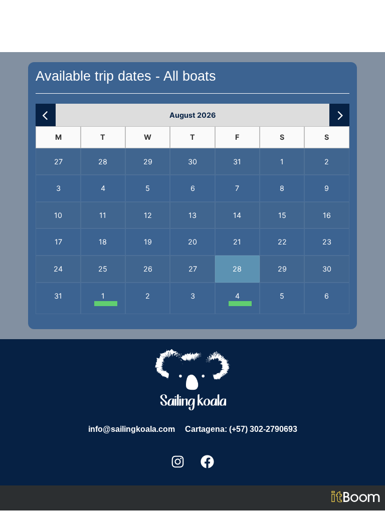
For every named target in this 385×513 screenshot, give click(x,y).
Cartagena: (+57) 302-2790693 (241, 429)
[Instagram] (177, 461)
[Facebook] (207, 461)
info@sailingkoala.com (131, 429)
